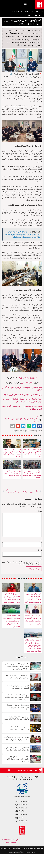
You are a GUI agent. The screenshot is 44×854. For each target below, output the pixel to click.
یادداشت (31, 12)
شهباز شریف (14, 418)
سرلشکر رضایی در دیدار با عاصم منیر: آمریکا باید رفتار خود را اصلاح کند (17, 676)
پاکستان (23, 418)
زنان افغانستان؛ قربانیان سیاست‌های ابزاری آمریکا (23, 394)
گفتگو (36, 12)
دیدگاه (38, 511)
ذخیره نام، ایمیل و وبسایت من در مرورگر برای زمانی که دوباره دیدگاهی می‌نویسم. (22, 563)
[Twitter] (39, 15)
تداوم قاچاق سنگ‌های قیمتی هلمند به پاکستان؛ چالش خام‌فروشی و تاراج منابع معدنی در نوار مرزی (16, 666)
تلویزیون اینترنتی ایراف (27, 377)
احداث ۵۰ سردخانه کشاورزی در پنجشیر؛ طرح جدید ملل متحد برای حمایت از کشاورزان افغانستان (11, 621)
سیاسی (36, 415)
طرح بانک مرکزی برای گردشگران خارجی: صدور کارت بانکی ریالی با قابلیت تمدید (32, 453)
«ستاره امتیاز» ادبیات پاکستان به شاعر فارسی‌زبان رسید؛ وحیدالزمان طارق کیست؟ (12, 453)
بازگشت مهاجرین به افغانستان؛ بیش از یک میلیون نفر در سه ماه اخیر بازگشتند (32, 474)
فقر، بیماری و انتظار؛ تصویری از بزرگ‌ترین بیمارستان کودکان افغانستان (16, 717)
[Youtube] (35, 15)
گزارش (41, 12)
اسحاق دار (35, 418)
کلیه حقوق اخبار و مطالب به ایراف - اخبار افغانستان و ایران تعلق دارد (22, 848)
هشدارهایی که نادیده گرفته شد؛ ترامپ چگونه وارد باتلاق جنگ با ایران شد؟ (16, 748)
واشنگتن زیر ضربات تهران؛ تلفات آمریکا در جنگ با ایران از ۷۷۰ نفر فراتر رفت (16, 738)
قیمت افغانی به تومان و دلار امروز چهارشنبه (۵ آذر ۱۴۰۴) (22, 389)
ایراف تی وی (24, 12)
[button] (25, 4)
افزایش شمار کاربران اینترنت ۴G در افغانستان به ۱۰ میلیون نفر (18, 687)
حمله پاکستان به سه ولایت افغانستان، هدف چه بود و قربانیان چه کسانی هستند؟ (22, 400)
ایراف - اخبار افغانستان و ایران (27, 770)
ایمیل (40, 550)
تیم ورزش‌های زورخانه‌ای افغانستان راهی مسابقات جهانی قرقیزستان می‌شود (17, 707)
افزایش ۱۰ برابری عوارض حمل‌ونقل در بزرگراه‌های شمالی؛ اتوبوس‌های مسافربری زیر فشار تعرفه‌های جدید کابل (33, 645)
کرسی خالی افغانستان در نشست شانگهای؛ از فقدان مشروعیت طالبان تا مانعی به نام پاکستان (17, 697)
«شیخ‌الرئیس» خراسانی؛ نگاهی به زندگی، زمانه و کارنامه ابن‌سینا (18, 728)
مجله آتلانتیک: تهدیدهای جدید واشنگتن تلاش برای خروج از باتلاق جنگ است (18, 759)
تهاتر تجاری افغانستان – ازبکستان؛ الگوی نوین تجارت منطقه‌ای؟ (22, 408)
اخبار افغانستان (27, 382)
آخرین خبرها (15, 12)
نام (41, 541)
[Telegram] (32, 15)
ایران (29, 418)
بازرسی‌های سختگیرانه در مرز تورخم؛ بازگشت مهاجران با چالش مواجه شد (12, 473)
